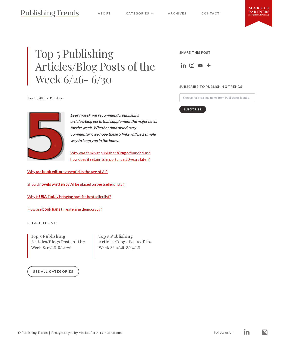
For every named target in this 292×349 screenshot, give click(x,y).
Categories (137, 13)
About (104, 13)
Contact (210, 13)
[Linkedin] (183, 65)
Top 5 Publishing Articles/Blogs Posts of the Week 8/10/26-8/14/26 (125, 242)
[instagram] (265, 332)
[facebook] (247, 332)
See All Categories (53, 271)
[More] (208, 65)
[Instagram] (192, 65)
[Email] (200, 65)
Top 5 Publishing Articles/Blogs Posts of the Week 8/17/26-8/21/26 (58, 242)
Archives (177, 13)
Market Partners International (100, 332)
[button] (151, 13)
